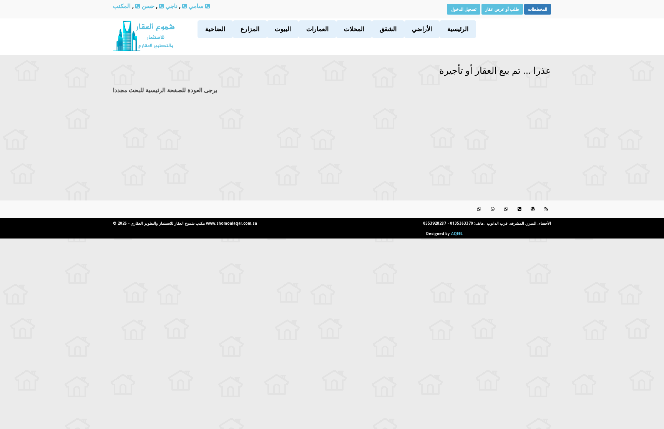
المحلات (354, 29)
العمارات (317, 29)
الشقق (388, 29)
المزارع (250, 29)
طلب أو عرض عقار (502, 9)
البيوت (283, 29)
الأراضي (422, 29)
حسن (147, 6)
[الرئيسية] (144, 48)
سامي (195, 6)
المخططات (537, 9)
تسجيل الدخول (463, 9)
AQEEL (457, 233)
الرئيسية (457, 29)
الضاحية (215, 29)
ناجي (171, 6)
